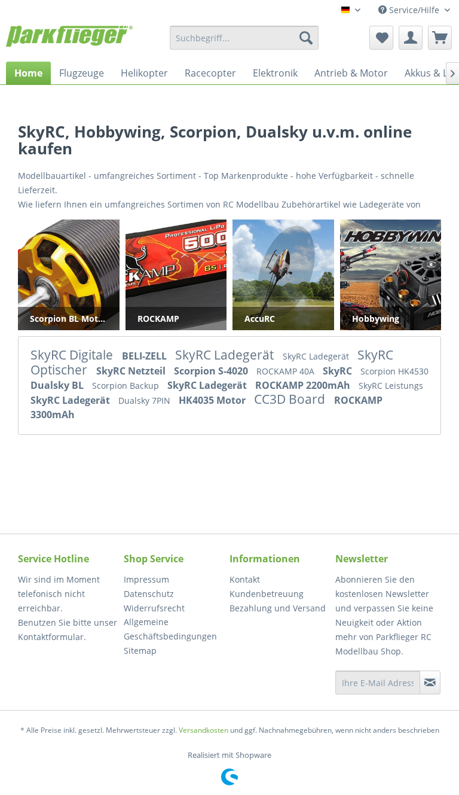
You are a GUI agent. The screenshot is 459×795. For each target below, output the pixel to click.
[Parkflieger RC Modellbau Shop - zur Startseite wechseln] (69, 41)
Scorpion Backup (126, 385)
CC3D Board (291, 399)
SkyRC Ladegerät (226, 354)
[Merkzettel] (381, 38)
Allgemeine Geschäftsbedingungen (170, 629)
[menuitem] (244, 38)
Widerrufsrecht (154, 608)
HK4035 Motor (213, 400)
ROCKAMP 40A (286, 371)
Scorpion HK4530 (394, 371)
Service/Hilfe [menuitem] (414, 10)
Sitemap (140, 650)
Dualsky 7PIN (145, 400)
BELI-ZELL (145, 356)
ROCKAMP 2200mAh (304, 385)
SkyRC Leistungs (391, 385)
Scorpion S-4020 (212, 370)
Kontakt (245, 579)
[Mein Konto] (411, 38)
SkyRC (338, 370)
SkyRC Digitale (73, 354)
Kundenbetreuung (267, 593)
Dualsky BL (58, 385)
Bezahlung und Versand (278, 608)
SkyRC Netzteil (132, 370)
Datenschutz (149, 593)
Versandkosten (203, 730)
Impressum (146, 579)
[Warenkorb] (440, 38)
